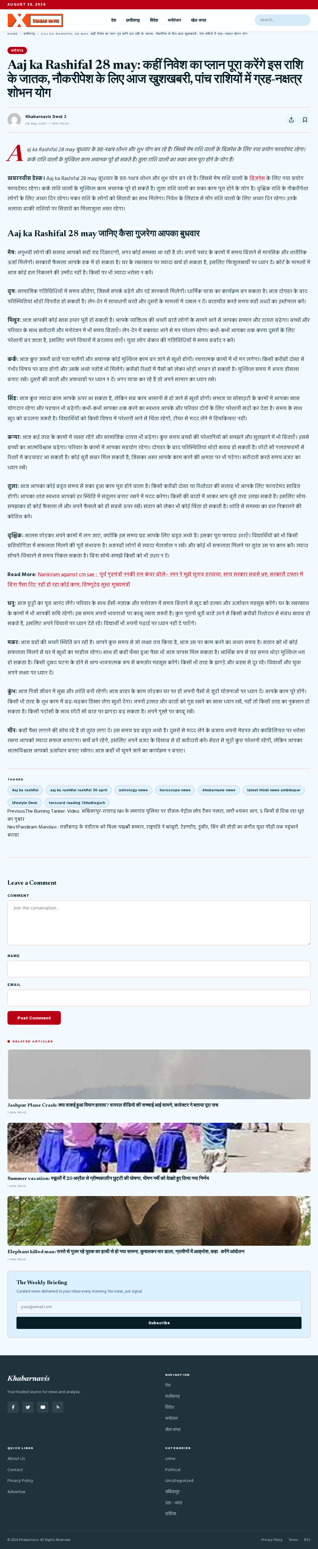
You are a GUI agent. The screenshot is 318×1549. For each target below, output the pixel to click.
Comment (18, 896)
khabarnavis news (218, 790)
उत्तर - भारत (173, 1503)
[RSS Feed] (57, 1407)
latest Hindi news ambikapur (273, 790)
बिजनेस (257, 178)
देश (113, 20)
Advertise (16, 1492)
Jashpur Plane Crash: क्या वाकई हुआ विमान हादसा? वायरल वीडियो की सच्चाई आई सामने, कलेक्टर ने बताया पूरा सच (112, 1105)
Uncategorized (179, 1480)
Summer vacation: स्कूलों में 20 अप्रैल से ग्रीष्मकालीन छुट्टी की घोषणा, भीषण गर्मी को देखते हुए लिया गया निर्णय (108, 1178)
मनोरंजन (174, 20)
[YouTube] (42, 1407)
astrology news (133, 790)
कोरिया (170, 1514)
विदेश (154, 20)
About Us (16, 1458)
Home (12, 34)
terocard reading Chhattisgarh (77, 803)
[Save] (305, 119)
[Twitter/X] (28, 1407)
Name (13, 956)
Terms (293, 1540)
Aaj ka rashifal (25, 790)
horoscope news (175, 790)
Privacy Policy (20, 1480)
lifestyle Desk (24, 803)
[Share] (291, 119)
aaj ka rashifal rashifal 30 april (78, 790)
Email (13, 985)
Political (172, 1470)
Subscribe (159, 1323)
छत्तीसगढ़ (133, 20)
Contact (15, 1470)
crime (170, 1458)
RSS (307, 1540)
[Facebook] (13, 1407)
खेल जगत (198, 20)
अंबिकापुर (172, 1492)
